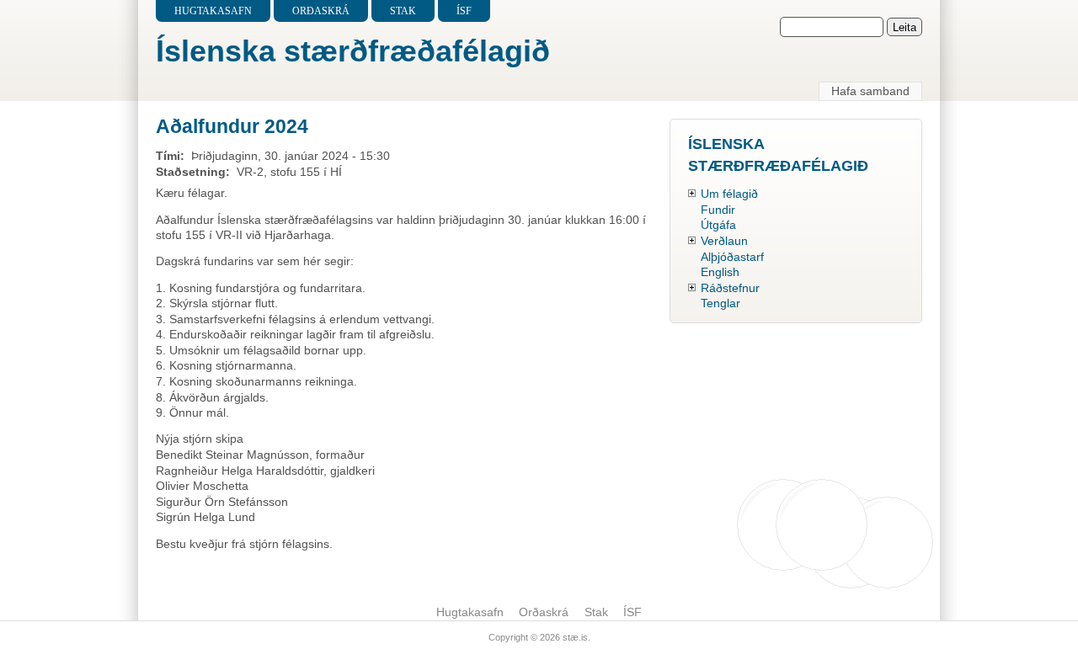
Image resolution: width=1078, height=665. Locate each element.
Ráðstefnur (730, 288)
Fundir (718, 209)
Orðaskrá (321, 11)
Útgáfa (718, 224)
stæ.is (575, 637)
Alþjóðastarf (732, 256)
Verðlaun (724, 240)
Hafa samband (870, 91)
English (720, 272)
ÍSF (464, 11)
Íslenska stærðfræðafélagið (353, 51)
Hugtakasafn (213, 11)
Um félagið (729, 193)
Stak (403, 11)
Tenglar (720, 303)
